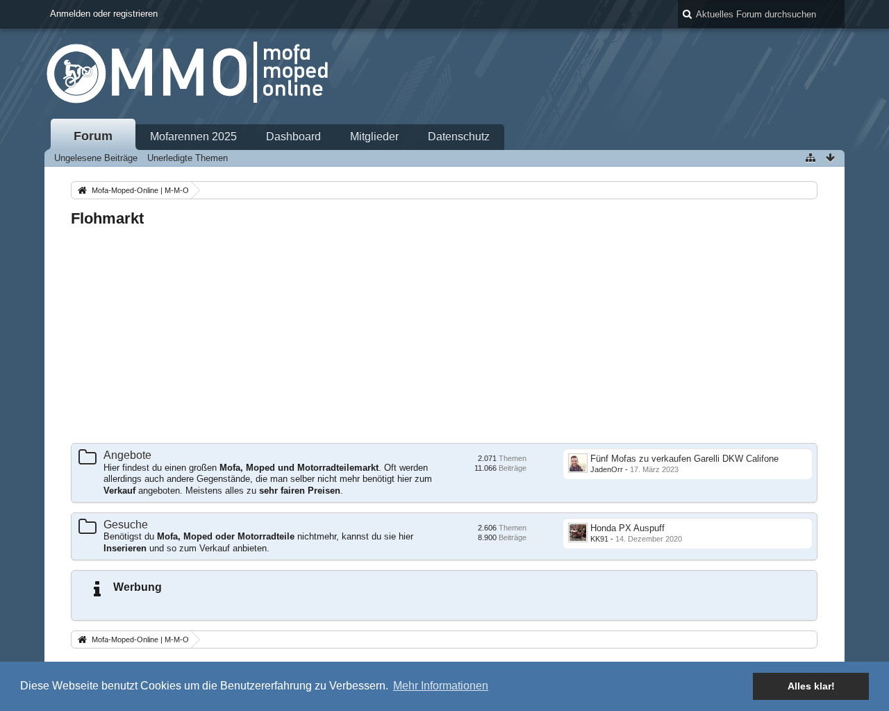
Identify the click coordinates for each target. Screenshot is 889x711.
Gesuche (125, 524)
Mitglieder (374, 136)
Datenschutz (459, 136)
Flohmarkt (107, 218)
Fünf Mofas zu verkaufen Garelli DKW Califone (684, 458)
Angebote (127, 455)
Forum (93, 136)
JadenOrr (606, 469)
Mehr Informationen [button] (440, 686)
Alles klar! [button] (811, 686)
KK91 (599, 539)
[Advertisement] (444, 336)
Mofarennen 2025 (193, 136)
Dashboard (293, 136)
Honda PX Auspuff (627, 528)
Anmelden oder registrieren (104, 13)
